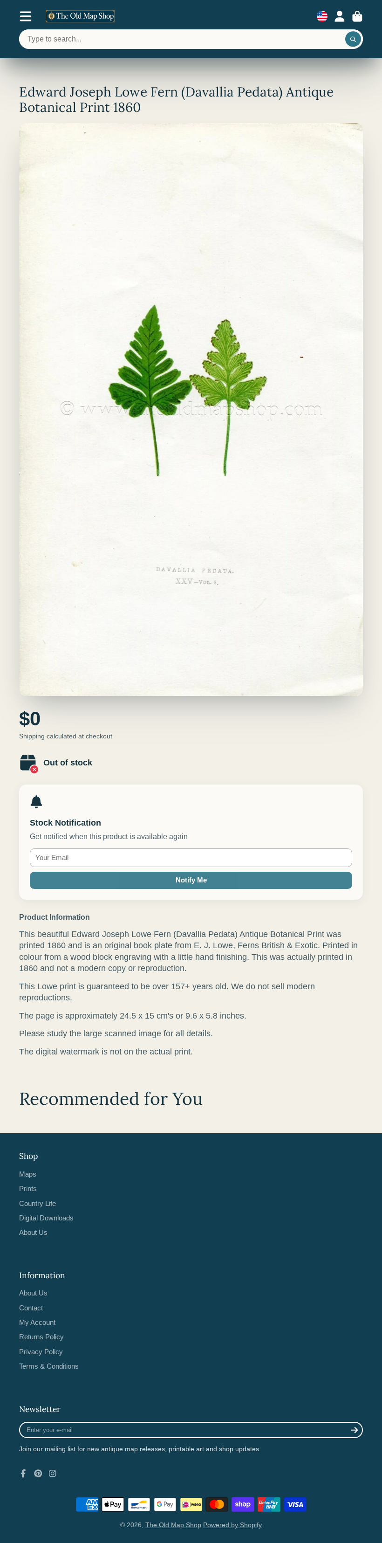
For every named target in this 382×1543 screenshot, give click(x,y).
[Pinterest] (38, 1473)
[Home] (80, 16)
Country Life (37, 1203)
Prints (28, 1188)
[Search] (353, 39)
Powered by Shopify (232, 1525)
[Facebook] (23, 1473)
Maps (27, 1174)
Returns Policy (41, 1337)
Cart (357, 16)
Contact (31, 1308)
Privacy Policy (41, 1352)
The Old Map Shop (173, 1525)
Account (339, 16)
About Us (33, 1232)
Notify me (191, 880)
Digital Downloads (46, 1218)
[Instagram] (52, 1473)
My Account (37, 1322)
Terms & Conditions (49, 1366)
